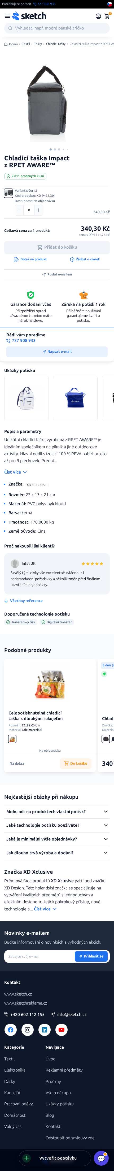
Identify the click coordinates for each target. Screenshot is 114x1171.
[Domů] (29, 16)
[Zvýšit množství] (38, 210)
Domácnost (14, 1115)
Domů (13, 44)
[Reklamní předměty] (7, 16)
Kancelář (12, 1092)
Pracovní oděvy (18, 1103)
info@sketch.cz (72, 1014)
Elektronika (14, 1070)
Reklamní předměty (64, 1070)
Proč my (53, 1081)
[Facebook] (10, 1029)
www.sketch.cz (18, 994)
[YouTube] (61, 1029)
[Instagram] (27, 1029)
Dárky (9, 1081)
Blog (50, 1115)
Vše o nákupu (58, 1092)
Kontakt (53, 1126)
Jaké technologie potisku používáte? (42, 825)
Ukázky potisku (60, 1103)
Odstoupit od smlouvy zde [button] (70, 1137)
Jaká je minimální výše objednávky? (41, 839)
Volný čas (12, 1126)
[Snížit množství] (19, 210)
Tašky (38, 44)
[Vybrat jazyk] (110, 4)
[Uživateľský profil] (98, 16)
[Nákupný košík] (107, 16)
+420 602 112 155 (27, 1014)
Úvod (50, 1058)
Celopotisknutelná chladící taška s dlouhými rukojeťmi (35, 715)
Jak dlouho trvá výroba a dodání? (39, 852)
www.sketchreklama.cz (25, 1003)
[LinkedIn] (44, 1029)
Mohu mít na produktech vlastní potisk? (46, 811)
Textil (26, 44)
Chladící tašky (55, 44)
